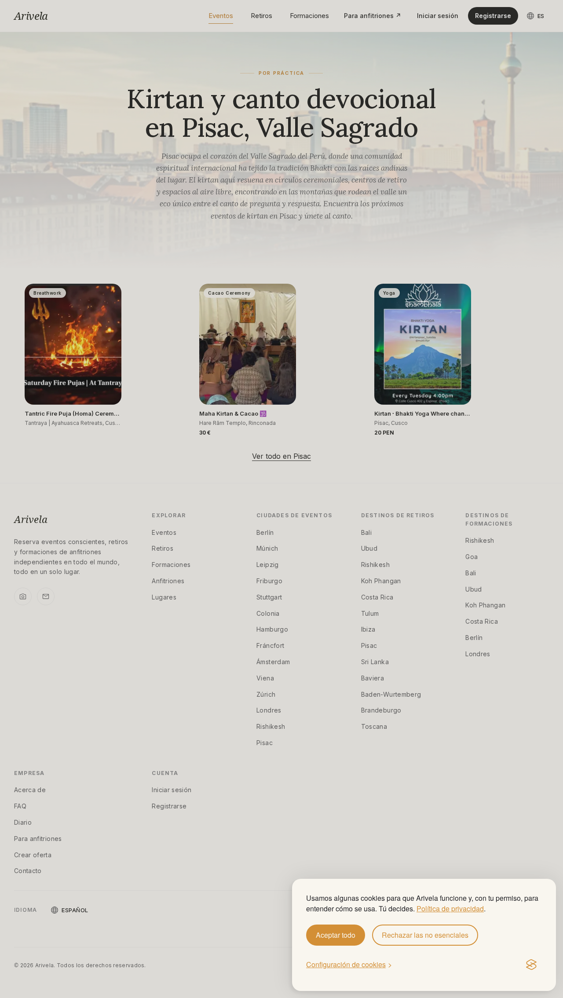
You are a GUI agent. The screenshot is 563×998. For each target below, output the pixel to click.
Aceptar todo (335, 935)
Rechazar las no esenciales (425, 935)
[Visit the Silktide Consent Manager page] (531, 965)
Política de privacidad (450, 908)
